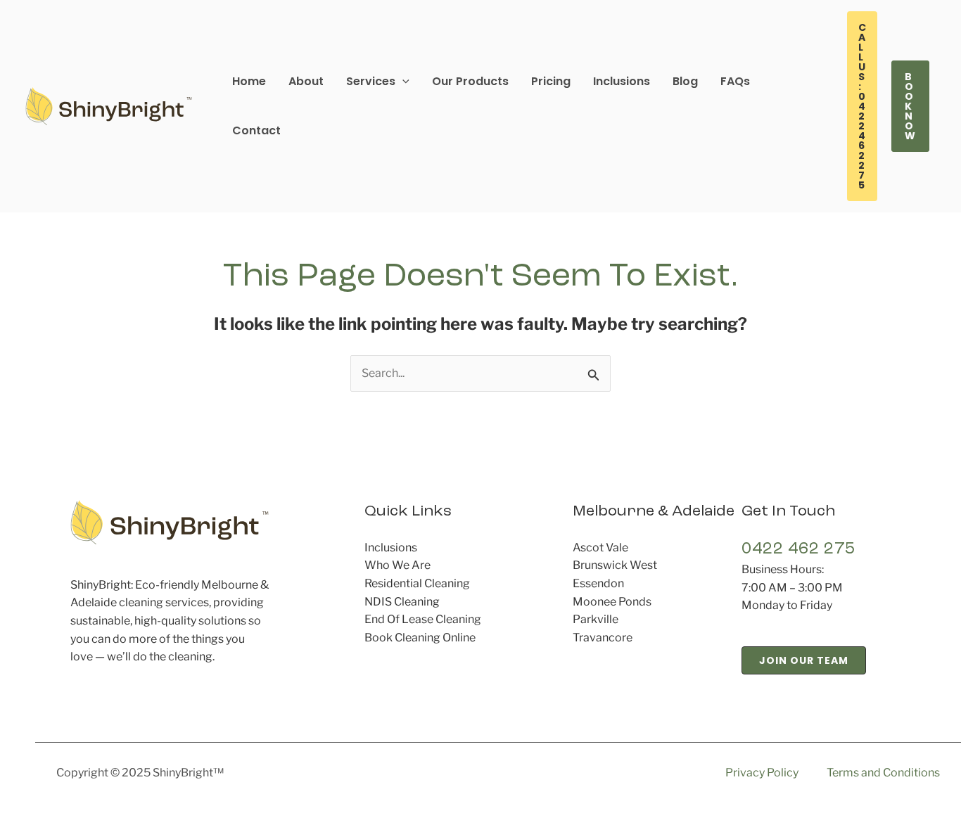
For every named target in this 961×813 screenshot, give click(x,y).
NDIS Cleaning (402, 601)
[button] (378, 81)
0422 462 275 (798, 549)
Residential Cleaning (417, 583)
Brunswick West (615, 565)
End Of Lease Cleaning (422, 619)
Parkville (595, 619)
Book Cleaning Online (420, 637)
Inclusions (390, 547)
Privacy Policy (761, 772)
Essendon (598, 583)
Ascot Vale (600, 547)
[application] (402, 81)
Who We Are (397, 565)
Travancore (602, 637)
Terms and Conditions (883, 772)
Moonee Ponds (612, 601)
